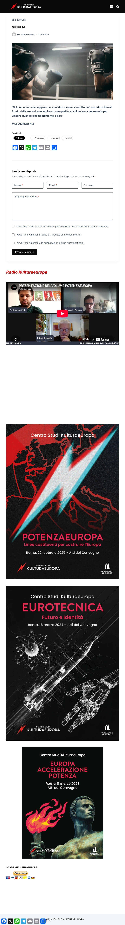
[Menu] (111, 6)
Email (53, 185)
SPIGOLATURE (19, 20)
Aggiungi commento (26, 196)
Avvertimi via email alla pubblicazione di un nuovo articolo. (50, 242)
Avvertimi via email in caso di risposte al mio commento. (49, 234)
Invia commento (24, 252)
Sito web (89, 185)
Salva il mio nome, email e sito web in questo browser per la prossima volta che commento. (62, 226)
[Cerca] (117, 6)
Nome (18, 185)
